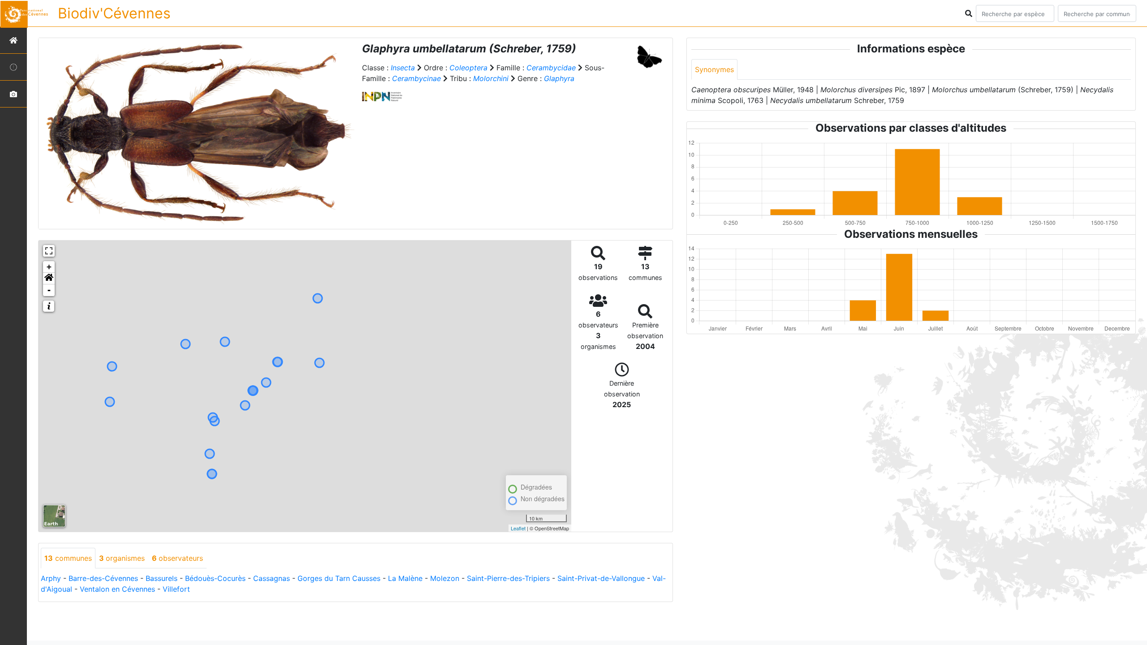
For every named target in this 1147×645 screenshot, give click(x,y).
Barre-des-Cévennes (103, 578)
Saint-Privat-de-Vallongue (601, 578)
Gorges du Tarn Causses (339, 578)
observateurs (177, 558)
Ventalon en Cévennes (117, 589)
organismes (122, 558)
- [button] (49, 290)
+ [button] (49, 266)
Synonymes (714, 69)
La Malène (405, 578)
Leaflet (518, 528)
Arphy (51, 578)
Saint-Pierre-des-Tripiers (508, 578)
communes (68, 558)
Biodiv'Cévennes (114, 13)
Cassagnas (271, 578)
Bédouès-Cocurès (215, 578)
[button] (49, 278)
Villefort (176, 589)
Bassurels (161, 578)
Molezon (444, 578)
